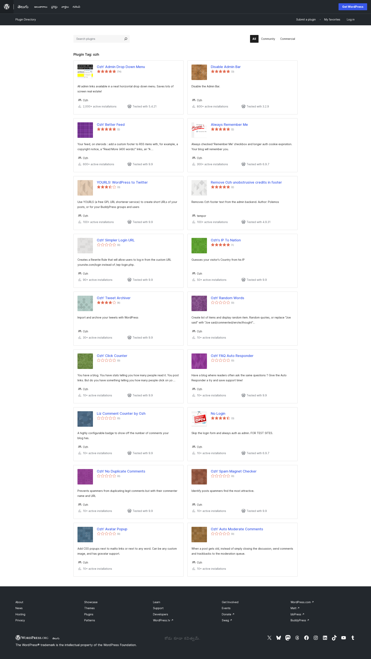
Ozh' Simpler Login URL (116, 240)
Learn (156, 602)
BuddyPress (300, 620)
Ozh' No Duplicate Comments (121, 471)
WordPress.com (302, 602)
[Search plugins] (126, 39)
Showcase (91, 602)
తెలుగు (56, 638)
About (19, 602)
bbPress (298, 614)
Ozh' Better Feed (111, 125)
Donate (228, 614)
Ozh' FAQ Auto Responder (232, 356)
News (19, 608)
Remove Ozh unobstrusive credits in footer (246, 182)
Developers (160, 614)
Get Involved (230, 602)
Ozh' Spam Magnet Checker (234, 471)
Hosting (20, 614)
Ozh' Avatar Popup (112, 529)
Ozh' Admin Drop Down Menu (121, 67)
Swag (227, 620)
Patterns (89, 620)
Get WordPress (352, 6)
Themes (89, 608)
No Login (218, 413)
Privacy (20, 620)
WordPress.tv (163, 620)
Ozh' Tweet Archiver (114, 298)
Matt (295, 608)
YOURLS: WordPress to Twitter (122, 182)
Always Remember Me (229, 125)
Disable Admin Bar (226, 67)
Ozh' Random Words (227, 298)
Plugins (88, 614)
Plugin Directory (25, 19)
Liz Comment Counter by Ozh (121, 413)
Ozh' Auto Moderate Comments (237, 529)
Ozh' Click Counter (112, 356)
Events (226, 608)
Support (158, 608)
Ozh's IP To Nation (226, 240)
